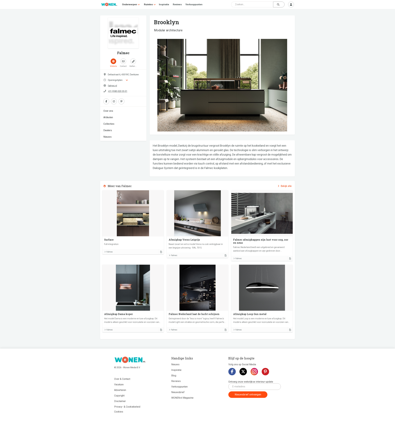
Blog (173, 375)
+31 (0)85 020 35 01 (117, 91)
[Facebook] (232, 371)
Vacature (119, 384)
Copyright (119, 395)
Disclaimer (120, 401)
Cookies (118, 411)
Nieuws (107, 136)
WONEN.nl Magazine (182, 397)
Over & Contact (122, 378)
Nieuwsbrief (178, 392)
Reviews (177, 4)
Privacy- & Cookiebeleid (127, 406)
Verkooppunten (193, 4)
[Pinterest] (265, 371)
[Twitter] (243, 371)
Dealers (107, 130)
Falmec (109, 252)
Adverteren (120, 390)
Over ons (108, 110)
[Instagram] (254, 371)
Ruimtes (148, 4)
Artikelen (108, 117)
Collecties (108, 123)
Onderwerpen (129, 4)
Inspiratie (164, 4)
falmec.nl (112, 85)
